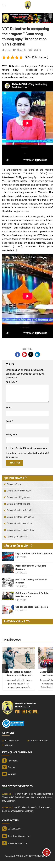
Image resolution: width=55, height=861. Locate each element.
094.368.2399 (14, 828)
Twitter (11, 767)
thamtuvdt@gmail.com (19, 836)
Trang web (11, 434)
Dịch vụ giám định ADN (17, 536)
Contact (9, 745)
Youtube (11, 774)
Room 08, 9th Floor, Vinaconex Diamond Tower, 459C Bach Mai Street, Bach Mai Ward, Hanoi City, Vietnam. (27, 797)
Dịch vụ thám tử (14, 484)
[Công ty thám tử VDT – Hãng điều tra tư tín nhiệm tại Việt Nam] (27, 5)
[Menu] (4, 5)
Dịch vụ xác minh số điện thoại (20, 530)
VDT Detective (12, 740)
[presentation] (5, 668)
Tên (8, 407)
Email (9, 421)
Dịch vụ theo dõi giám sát (18, 497)
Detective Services (39, 740)
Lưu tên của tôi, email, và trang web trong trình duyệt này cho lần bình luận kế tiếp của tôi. (27, 452)
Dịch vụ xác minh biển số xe (19, 523)
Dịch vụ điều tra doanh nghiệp (20, 517)
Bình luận (11, 382)
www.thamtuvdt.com (18, 843)
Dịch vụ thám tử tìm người (19, 491)
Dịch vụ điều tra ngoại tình (19, 504)
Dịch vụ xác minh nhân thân (19, 510)
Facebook (12, 760)
